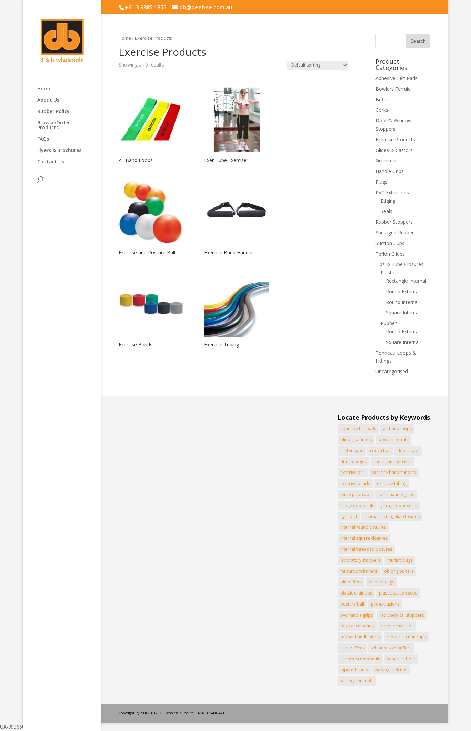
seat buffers (352, 648)
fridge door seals (357, 505)
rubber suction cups (406, 637)
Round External (403, 291)
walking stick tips (391, 670)
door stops (408, 451)
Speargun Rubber (394, 232)
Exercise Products (395, 139)
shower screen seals (360, 659)
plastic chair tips (356, 593)
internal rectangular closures (392, 516)
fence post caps (355, 494)
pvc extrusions (385, 604)
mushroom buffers (358, 571)
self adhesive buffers (391, 648)
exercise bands (355, 483)
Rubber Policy (53, 111)
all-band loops (397, 429)
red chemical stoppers (402, 615)
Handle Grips (389, 171)
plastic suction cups (398, 593)
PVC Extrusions (392, 192)
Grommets (387, 160)
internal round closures (363, 527)
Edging (388, 200)
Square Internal (403, 312)
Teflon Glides (390, 254)
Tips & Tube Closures (399, 264)
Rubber (389, 323)
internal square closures (364, 538)
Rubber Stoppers (394, 222)
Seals (386, 211)
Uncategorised (391, 371)
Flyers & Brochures (59, 150)
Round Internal (402, 302)
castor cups (351, 451)
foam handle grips (396, 494)
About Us (48, 100)
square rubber (401, 659)
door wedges (353, 462)
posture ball (352, 604)
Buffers (383, 99)
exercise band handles (394, 472)
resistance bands (357, 626)
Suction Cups (389, 243)
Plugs (381, 182)
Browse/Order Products (53, 125)
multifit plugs (399, 560)
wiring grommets (356, 680)
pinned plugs (381, 582)
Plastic (388, 272)
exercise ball (352, 472)
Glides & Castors (394, 150)
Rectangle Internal (406, 280)
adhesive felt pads (358, 429)
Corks (381, 109)
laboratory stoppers (360, 560)
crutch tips (380, 451)
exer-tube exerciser (392, 462)
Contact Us (50, 162)
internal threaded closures (366, 549)
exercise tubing (392, 483)
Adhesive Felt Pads (396, 78)
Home (44, 89)
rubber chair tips (397, 626)
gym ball (348, 516)
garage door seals (399, 505)
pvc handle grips (356, 615)
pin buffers (351, 582)
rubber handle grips (360, 637)
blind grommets (356, 440)
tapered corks (354, 670)
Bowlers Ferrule (393, 88)
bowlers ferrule (394, 440)
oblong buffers (398, 571)
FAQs (43, 139)
